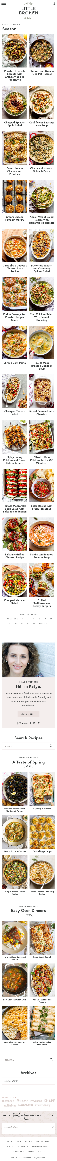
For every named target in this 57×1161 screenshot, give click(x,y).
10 (51, 619)
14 (28, 624)
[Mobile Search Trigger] (53, 5)
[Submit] (51, 745)
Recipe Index (43, 1141)
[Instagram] (34, 722)
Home (5, 24)
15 (34, 624)
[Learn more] (28, 660)
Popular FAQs (40, 1146)
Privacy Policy (36, 1151)
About (10, 1146)
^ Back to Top (13, 1141)
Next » (43, 624)
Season (14, 24)
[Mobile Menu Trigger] (4, 5)
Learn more (27, 714)
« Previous (11, 619)
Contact (23, 1146)
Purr (42, 1157)
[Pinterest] (38, 722)
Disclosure (17, 1151)
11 (11, 624)
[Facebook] (30, 722)
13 (22, 624)
